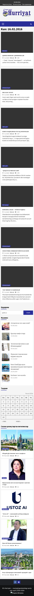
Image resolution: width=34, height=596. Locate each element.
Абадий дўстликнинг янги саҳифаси (13, 453)
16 (8, 409)
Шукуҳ (4, 478)
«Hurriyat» (7, 588)
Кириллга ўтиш (7, 4)
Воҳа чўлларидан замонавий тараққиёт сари (16, 572)
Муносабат (5, 448)
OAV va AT (5, 127)
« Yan (4, 421)
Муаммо (4, 51)
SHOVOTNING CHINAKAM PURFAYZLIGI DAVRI (15, 251)
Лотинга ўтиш (17, 4)
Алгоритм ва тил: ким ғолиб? (20, 323)
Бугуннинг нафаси (7, 567)
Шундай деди (6, 538)
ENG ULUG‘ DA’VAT (7, 92)
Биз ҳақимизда (26, 4)
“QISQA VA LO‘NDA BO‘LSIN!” (10, 170)
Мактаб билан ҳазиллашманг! (12, 543)
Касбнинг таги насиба (18, 375)
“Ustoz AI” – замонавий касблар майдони (15, 514)
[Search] (31, 24)
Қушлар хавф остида (18, 333)
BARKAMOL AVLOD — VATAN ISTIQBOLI (13, 210)
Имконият (5, 509)
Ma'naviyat (5, 205)
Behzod (12, 58)
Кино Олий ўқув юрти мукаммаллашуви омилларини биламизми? (21, 367)
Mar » (18, 421)
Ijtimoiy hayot (6, 87)
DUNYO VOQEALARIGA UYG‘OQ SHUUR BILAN (15, 131)
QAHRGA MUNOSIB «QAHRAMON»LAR (13, 55)
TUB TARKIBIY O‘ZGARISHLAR (11, 290)
